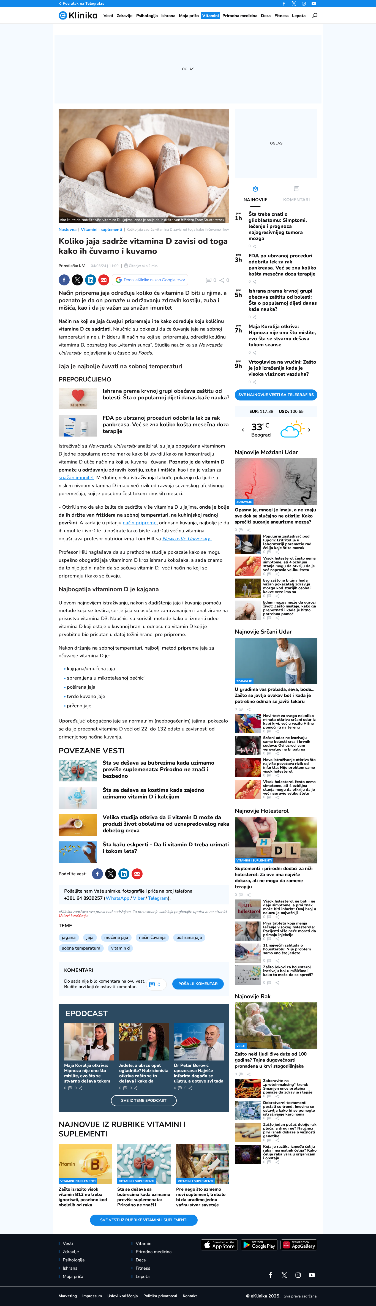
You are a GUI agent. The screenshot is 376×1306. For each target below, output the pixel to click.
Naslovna (68, 229)
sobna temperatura (81, 948)
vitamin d (120, 948)
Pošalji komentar (198, 983)
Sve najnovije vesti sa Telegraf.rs (276, 394)
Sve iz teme (144, 1100)
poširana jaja (189, 937)
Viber (139, 898)
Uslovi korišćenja (73, 915)
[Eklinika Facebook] (284, 3)
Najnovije (266, 452)
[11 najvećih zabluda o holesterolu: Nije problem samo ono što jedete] (248, 953)
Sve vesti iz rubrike (143, 1220)
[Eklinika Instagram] (303, 3)
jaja (90, 937)
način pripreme (140, 522)
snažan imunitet (76, 477)
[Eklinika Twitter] (294, 3)
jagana (69, 937)
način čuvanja (152, 937)
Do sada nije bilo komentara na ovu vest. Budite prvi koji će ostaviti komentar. (104, 983)
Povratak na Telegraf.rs (83, 3)
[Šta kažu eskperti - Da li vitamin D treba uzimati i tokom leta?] (78, 852)
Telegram (158, 898)
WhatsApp (117, 898)
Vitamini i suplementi (101, 229)
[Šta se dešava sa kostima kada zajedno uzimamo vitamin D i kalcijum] (78, 798)
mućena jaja (116, 937)
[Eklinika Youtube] (313, 3)
